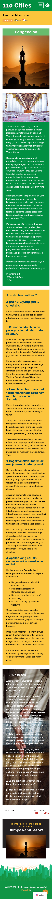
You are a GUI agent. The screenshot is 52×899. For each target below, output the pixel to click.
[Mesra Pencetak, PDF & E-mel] (21, 21)
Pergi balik (8, 20)
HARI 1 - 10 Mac (41, 813)
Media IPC (25, 890)
